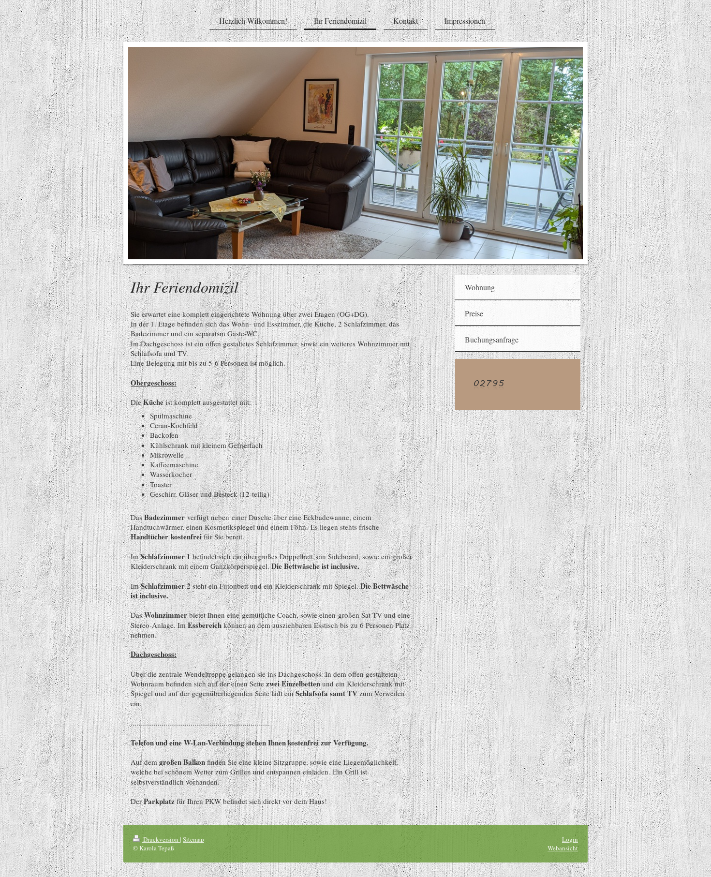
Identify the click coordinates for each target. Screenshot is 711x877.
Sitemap (193, 839)
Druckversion (161, 839)
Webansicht (563, 848)
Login (570, 839)
